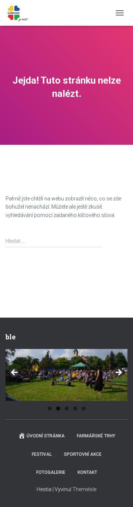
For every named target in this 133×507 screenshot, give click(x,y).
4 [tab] (75, 408)
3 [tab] (67, 408)
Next (118, 372)
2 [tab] (58, 408)
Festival (42, 454)
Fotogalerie (50, 472)
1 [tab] (50, 408)
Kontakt (87, 472)
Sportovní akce (83, 454)
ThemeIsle (84, 489)
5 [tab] (84, 408)
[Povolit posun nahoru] (118, 492)
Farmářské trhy (96, 435)
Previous (14, 372)
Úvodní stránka (46, 435)
